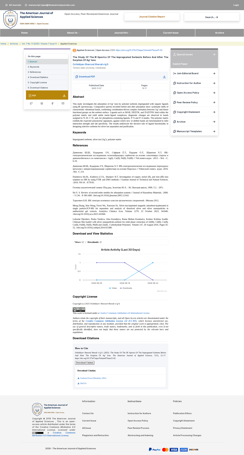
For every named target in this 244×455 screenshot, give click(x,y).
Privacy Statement (182, 428)
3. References (34, 72)
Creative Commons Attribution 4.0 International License (124, 313)
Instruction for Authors (139, 413)
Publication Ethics (182, 413)
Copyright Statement (184, 420)
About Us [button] (72, 32)
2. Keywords (33, 67)
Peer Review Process (138, 428)
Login (236, 5)
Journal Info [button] (121, 32)
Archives (14, 43)
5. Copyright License (37, 82)
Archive (219, 32)
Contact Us (88, 413)
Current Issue (170, 32)
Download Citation (84, 362)
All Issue (86, 428)
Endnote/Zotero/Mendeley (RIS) (93, 378)
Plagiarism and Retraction (95, 435)
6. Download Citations (38, 87)
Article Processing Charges (187, 435)
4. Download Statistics (38, 77)
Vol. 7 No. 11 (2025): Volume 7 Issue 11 (39, 43)
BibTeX (83, 383)
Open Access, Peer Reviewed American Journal (91, 14)
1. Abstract (32, 61)
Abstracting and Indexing (140, 435)
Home (24, 32)
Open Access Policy (138, 420)
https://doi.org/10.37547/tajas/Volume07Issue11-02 (139, 50)
